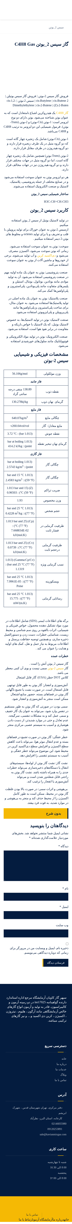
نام (65, 888)
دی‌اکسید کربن (46, 255)
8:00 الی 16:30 (58, 1167)
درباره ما (61, 1064)
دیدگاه (63, 846)
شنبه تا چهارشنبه (57, 1162)
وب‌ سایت (62, 925)
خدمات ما (60, 1069)
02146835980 (59, 1123)
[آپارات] (65, 1031)
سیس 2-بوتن (56, 668)
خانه (64, 1058)
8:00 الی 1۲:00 (58, 1178)
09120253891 (54, 1129)
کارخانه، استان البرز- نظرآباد (46, 1118)
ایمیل (64, 906)
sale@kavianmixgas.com (53, 1134)
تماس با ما (60, 1080)
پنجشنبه (62, 1172)
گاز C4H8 (62, 113)
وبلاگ (63, 1074)
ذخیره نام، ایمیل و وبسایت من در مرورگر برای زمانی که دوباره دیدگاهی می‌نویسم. (39, 950)
